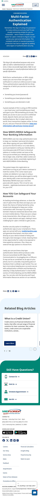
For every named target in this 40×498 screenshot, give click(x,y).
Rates (4, 459)
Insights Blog (25, 451)
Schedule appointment (17, 392)
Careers (5, 447)
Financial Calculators (27, 447)
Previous (30, 349)
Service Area (7, 455)
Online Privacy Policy (7, 493)
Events (5, 473)
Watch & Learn (25, 459)
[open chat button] (34, 492)
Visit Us (12, 384)
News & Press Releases (10, 477)
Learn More (10, 343)
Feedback (6, 463)
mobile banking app (29, 231)
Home (3, 9)
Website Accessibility (8, 495)
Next (34, 349)
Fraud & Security (26, 455)
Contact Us (13, 377)
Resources (9, 9)
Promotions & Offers (9, 481)
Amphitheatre (7, 469)
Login (35, 5)
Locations (5, 1)
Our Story (6, 451)
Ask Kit (12, 399)
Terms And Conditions (27, 493)
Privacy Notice (17, 493)
